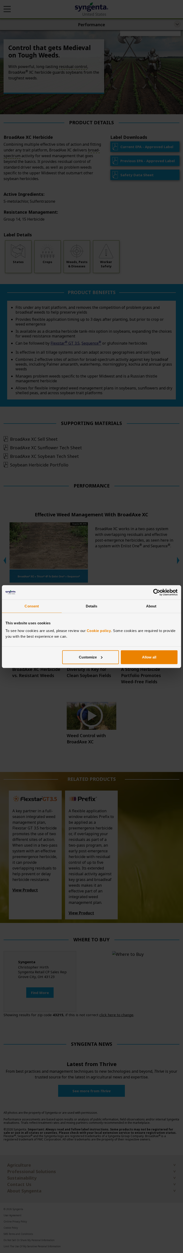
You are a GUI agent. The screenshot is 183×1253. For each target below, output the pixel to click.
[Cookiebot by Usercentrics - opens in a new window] (157, 592)
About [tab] (151, 606)
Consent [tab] (32, 606)
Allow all (149, 657)
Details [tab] (91, 606)
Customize (88, 657)
